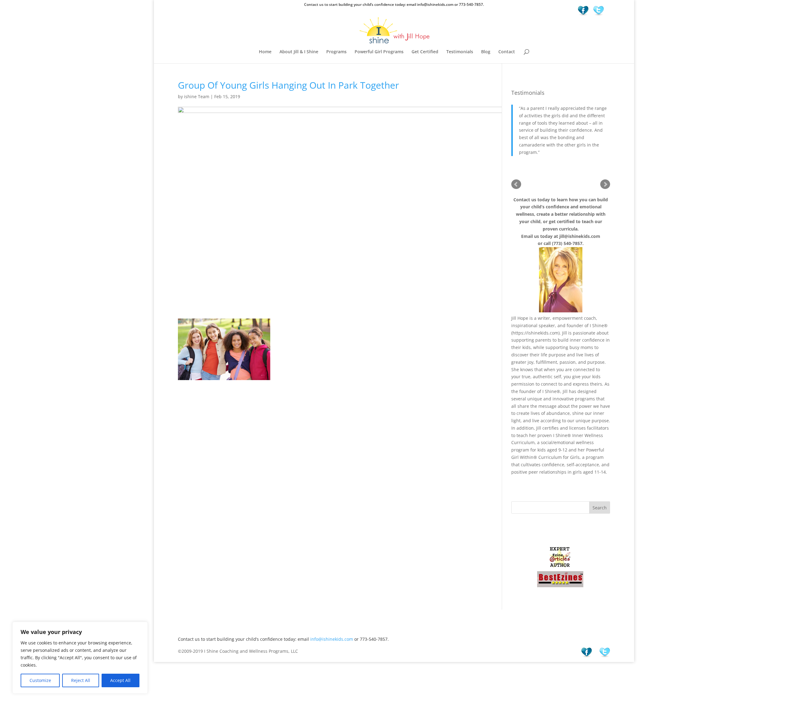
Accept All (120, 680)
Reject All (80, 680)
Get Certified (425, 52)
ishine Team (196, 96)
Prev (516, 184)
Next (605, 184)
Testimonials (459, 52)
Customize (40, 680)
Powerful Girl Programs (379, 52)
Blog (485, 52)
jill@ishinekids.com (579, 236)
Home (265, 52)
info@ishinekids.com (331, 639)
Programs (336, 52)
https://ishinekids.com (535, 333)
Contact (506, 52)
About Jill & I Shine (298, 52)
